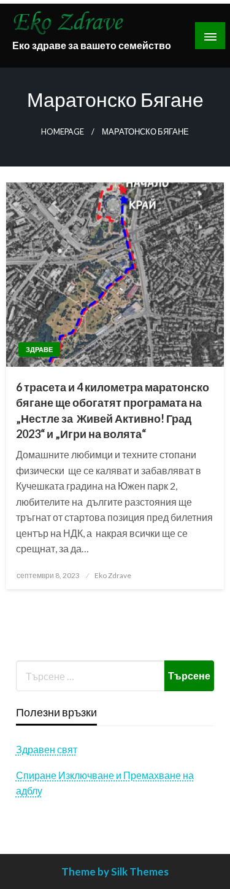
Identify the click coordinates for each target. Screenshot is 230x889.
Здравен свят (46, 749)
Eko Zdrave (112, 575)
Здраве (39, 349)
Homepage (62, 131)
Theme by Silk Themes (115, 871)
